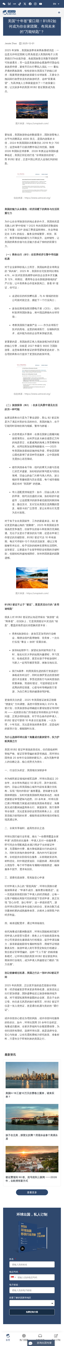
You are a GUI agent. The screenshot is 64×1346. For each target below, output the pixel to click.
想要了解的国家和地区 (20, 1297)
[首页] (8, 1336)
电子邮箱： (14, 1284)
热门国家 (24, 1340)
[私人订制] (56, 1336)
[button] (59, 12)
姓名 (11, 1259)
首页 (8, 1340)
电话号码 (14, 1271)
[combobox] (13, 1277)
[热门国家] (24, 1336)
